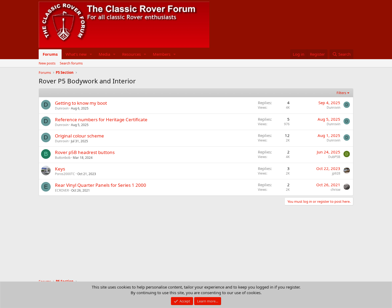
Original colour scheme (79, 136)
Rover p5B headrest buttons (85, 152)
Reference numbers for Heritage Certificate (101, 119)
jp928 (336, 173)
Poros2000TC (65, 174)
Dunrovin (62, 108)
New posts (47, 63)
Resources (131, 54)
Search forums (71, 63)
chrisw (335, 189)
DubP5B (334, 157)
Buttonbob (62, 157)
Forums (50, 54)
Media (104, 54)
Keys (60, 169)
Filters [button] (341, 92)
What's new (76, 54)
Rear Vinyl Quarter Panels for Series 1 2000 (100, 185)
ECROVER (62, 190)
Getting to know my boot (81, 103)
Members (161, 54)
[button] (91, 54)
